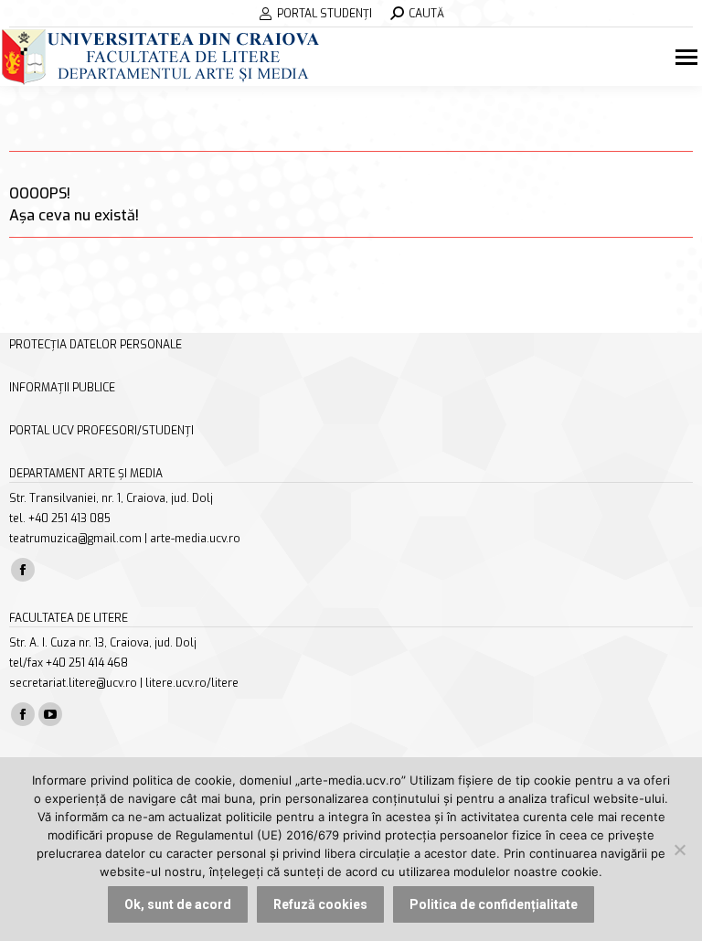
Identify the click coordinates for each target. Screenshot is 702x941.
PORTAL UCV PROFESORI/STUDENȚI (101, 430)
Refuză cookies (320, 904)
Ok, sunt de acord (177, 904)
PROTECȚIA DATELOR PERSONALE (95, 344)
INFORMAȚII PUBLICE (62, 387)
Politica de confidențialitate (494, 904)
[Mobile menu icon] (688, 57)
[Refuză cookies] (679, 849)
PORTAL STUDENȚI (324, 13)
